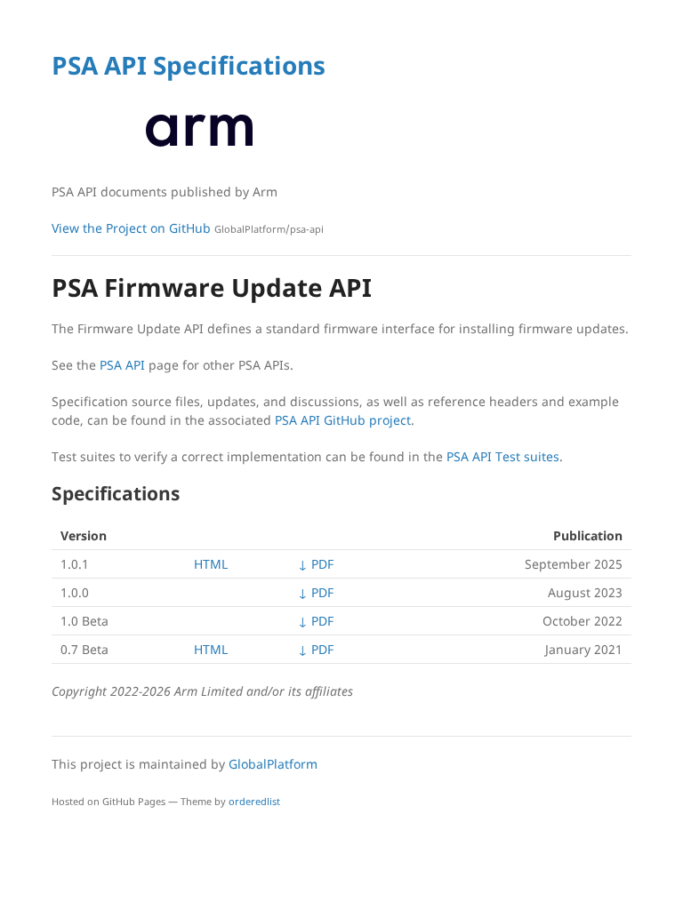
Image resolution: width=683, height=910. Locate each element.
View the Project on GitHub (188, 228)
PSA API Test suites (502, 456)
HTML (211, 563)
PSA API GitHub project (343, 419)
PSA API (122, 364)
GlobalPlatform (273, 763)
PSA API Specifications (188, 65)
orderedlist (254, 801)
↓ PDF (315, 563)
